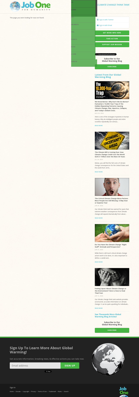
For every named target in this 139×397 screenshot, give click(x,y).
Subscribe (112, 67)
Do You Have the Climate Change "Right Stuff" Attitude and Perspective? (111, 245)
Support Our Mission (112, 44)
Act (72, 17)
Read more (99, 125)
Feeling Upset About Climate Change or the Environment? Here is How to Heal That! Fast (110, 290)
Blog (73, 47)
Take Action (112, 39)
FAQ (72, 32)
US (72, 2)
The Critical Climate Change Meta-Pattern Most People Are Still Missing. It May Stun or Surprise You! (111, 200)
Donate (18, 391)
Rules (60, 391)
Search (74, 39)
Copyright (26, 391)
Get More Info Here (112, 33)
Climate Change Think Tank (113, 5)
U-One (73, 54)
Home (12, 391)
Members (75, 24)
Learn (73, 10)
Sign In (74, 61)
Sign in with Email (105, 25)
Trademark (52, 391)
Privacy (33, 391)
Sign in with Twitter (106, 20)
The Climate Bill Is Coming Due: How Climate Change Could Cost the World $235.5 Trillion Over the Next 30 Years (110, 154)
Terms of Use (42, 391)
